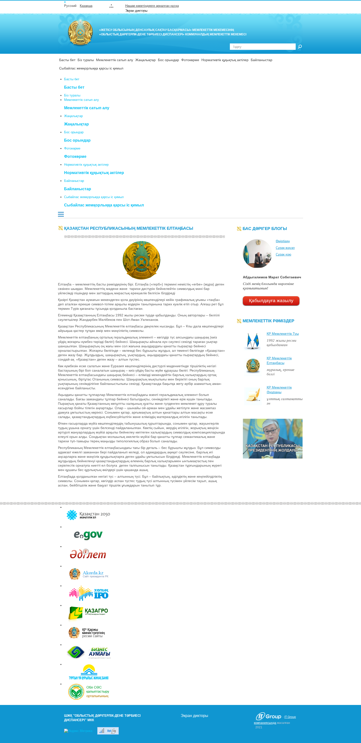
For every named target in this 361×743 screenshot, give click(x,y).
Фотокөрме (190, 60)
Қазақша (86, 6)
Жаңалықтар (145, 60)
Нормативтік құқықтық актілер (225, 60)
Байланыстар (261, 60)
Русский (70, 6)
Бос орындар (168, 60)
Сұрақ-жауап (285, 248)
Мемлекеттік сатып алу (114, 60)
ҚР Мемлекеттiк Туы (283, 334)
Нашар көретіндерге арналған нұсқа (152, 6)
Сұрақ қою (283, 254)
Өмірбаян (283, 241)
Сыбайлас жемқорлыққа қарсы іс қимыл (91, 68)
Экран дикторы (136, 11)
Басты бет (67, 60)
